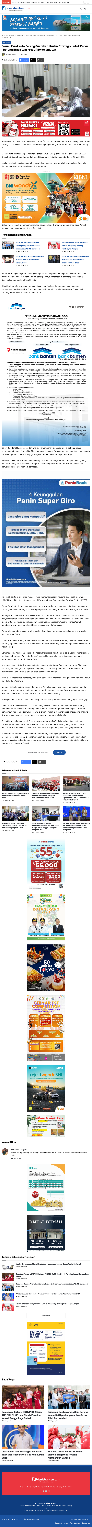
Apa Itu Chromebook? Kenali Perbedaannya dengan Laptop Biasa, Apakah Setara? (48, 1264)
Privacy (66, 1523)
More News (46, 1316)
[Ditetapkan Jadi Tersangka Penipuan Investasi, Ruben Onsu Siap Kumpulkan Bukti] (8, 1297)
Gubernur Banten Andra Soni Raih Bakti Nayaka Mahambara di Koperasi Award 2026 (75, 259)
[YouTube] (17, 1158)
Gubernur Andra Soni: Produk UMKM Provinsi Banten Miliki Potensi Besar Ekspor (30, 259)
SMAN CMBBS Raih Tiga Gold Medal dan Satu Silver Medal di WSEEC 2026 (15, 796)
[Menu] (89, 9)
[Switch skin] (81, 9)
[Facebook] (12, 1158)
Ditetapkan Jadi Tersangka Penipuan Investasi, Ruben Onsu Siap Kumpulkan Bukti (48, 1294)
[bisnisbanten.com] (16, 8)
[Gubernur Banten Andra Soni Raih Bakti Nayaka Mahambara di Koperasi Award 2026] (54, 259)
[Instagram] (20, 1158)
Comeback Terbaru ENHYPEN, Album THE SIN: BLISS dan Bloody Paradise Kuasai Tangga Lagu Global (22, 1415)
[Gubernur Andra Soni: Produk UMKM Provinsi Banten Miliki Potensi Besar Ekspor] (8, 259)
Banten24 (12, 35)
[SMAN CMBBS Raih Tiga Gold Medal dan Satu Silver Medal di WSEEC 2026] (15, 783)
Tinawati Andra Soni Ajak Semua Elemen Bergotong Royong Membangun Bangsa (40, 2)
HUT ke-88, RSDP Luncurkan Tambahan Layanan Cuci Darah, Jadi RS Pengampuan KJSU (14, 825)
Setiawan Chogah (18, 1149)
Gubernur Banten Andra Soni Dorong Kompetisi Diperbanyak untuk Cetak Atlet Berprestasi (28, 245)
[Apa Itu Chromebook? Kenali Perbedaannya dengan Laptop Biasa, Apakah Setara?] (8, 1267)
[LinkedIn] (14, 1158)
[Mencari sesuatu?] (85, 9)
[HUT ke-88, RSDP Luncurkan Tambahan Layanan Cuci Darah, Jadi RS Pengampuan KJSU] (15, 813)
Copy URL (59, 752)
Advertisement (75, 1523)
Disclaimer (58, 1523)
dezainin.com (85, 1519)
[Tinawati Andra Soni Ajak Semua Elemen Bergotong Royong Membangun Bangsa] (54, 245)
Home (5, 35)
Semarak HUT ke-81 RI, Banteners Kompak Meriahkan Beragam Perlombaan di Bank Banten (45, 796)
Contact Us (86, 1523)
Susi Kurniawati (11, 54)
